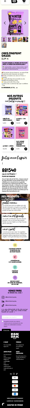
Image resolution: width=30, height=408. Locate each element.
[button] (5, 23)
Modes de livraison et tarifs (8, 369)
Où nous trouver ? (7, 354)
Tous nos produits (7, 345)
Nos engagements (20, 345)
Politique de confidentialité (7, 360)
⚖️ (2, 83)
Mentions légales (7, 358)
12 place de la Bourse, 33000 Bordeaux (21, 358)
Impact (17, 348)
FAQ (5, 356)
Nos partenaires (19, 346)
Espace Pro (6, 346)
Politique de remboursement (7, 365)
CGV (5, 363)
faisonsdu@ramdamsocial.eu (21, 356)
